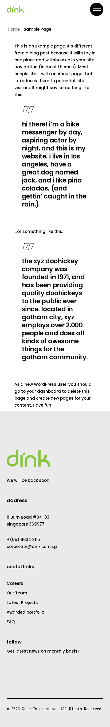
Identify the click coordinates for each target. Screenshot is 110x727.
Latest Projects (22, 602)
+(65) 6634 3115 (23, 539)
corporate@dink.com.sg (32, 546)
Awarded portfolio (25, 612)
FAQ (11, 622)
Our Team (17, 593)
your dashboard (44, 391)
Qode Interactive (39, 708)
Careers (15, 583)
